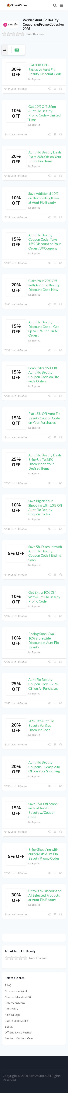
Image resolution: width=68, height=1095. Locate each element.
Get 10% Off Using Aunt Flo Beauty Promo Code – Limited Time (44, 113)
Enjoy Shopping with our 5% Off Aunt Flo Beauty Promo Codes (44, 853)
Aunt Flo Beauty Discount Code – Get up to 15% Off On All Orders (43, 328)
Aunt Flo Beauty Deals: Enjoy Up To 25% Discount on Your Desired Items (45, 461)
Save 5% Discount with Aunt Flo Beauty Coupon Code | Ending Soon (45, 553)
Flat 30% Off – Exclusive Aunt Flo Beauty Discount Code (45, 69)
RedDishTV (11, 1009)
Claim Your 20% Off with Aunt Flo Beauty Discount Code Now (44, 285)
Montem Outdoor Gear (19, 1038)
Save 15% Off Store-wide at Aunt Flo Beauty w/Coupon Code (43, 810)
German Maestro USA (18, 997)
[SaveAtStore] (17, 5)
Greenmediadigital (16, 991)
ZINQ (8, 985)
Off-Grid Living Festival (18, 1032)
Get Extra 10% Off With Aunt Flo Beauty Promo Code (44, 596)
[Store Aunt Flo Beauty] (10, 24)
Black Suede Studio (16, 1021)
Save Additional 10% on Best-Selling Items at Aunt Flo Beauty (44, 197)
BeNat (9, 1026)
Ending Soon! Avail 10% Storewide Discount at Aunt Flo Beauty (43, 640)
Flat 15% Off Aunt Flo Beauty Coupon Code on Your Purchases (44, 418)
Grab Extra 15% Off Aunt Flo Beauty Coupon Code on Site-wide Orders (44, 374)
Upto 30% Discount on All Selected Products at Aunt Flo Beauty (44, 895)
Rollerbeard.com (15, 1003)
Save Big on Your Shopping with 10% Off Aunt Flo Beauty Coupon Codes (45, 507)
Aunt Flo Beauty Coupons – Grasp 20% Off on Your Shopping (44, 766)
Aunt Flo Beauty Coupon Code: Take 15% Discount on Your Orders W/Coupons (44, 241)
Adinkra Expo (13, 1014)
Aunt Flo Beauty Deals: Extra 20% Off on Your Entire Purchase (45, 156)
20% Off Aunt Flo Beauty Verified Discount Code (41, 725)
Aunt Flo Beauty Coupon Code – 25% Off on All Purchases (43, 683)
